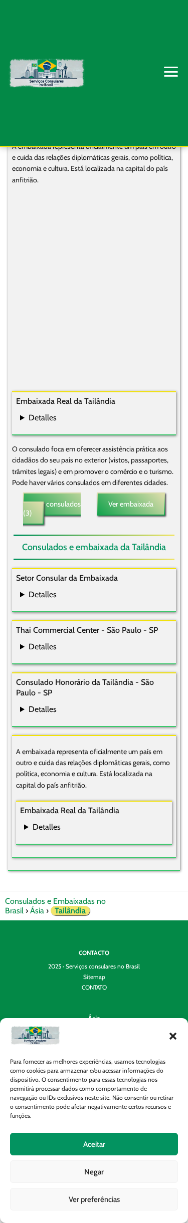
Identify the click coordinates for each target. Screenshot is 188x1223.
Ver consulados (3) (52, 509)
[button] (173, 1036)
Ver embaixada (130, 504)
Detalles (43, 417)
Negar (94, 1171)
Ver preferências (94, 1199)
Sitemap (94, 977)
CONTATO (94, 987)
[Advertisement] (94, 289)
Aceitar (94, 1144)
